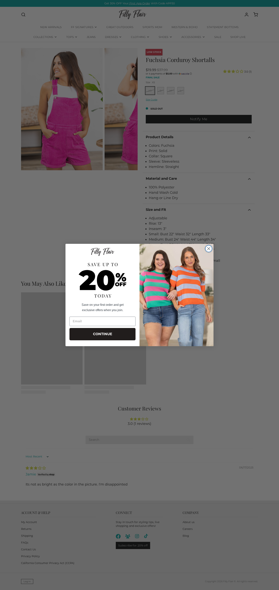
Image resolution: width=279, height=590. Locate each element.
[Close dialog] (208, 248)
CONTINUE (102, 334)
